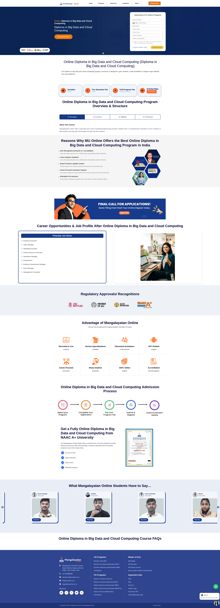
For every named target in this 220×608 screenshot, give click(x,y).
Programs (101, 3)
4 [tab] (106, 525)
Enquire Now (154, 3)
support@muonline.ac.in (69, 584)
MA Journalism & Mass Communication (140, 570)
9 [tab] (119, 525)
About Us (131, 585)
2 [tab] (101, 525)
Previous (2, 507)
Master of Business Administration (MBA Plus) (108, 588)
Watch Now (22, 519)
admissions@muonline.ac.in (70, 577)
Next (218, 507)
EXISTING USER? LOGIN (140, 47)
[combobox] (135, 23)
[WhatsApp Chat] (215, 586)
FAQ (129, 579)
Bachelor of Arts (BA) (100, 561)
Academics (125, 3)
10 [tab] (121, 525)
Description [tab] (73, 117)
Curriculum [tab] (98, 117)
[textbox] (148, 29)
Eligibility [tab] (123, 117)
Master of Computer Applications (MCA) (106, 582)
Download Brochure (63, 36)
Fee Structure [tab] (148, 117)
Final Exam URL (133, 591)
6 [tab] (111, 525)
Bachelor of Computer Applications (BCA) (106, 564)
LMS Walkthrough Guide (135, 595)
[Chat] (216, 603)
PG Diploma (97, 595)
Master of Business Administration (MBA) (106, 585)
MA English (131, 561)
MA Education (132, 564)
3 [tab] (103, 525)
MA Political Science (134, 567)
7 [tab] (114, 525)
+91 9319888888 (67, 573)
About (137, 3)
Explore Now (151, 91)
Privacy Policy (157, 605)
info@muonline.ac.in (68, 580)
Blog (129, 582)
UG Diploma (97, 570)
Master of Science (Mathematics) (104, 591)
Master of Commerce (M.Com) (103, 579)
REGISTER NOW (157, 47)
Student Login (132, 588)
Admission (113, 3)
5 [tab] (109, 525)
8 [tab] (116, 525)
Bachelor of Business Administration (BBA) (107, 567)
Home (91, 3)
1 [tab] (98, 525)
